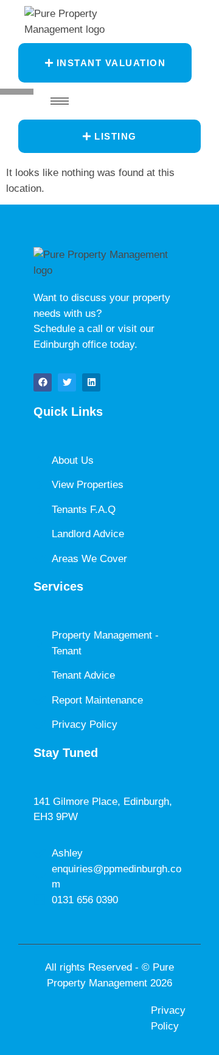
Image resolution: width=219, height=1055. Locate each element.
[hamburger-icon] (59, 101)
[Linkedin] (91, 382)
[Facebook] (42, 382)
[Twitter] (67, 382)
